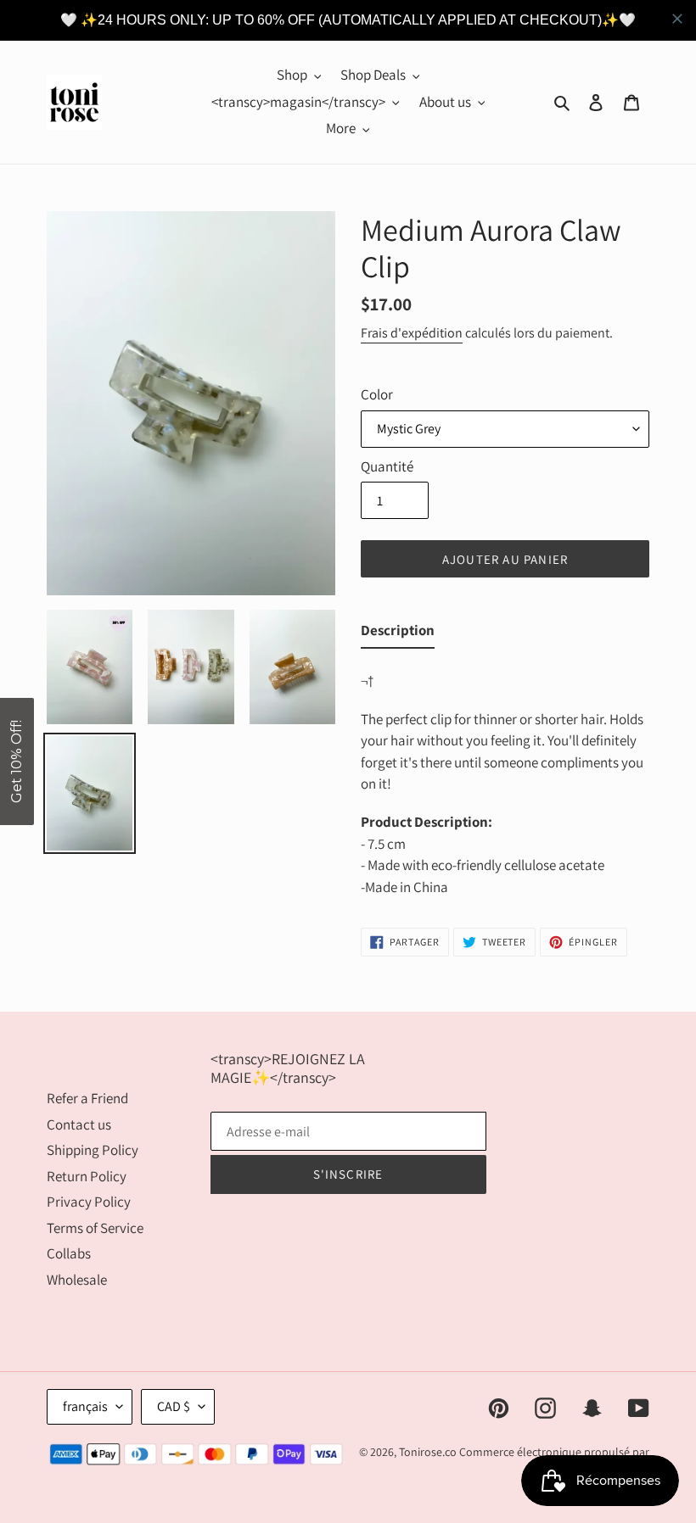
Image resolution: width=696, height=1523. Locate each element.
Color (377, 394)
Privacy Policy (89, 1201)
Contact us (79, 1124)
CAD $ (173, 1406)
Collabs (69, 1253)
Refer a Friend (87, 1098)
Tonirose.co (428, 1451)
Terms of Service (95, 1228)
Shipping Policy (92, 1150)
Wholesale (77, 1279)
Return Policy (86, 1176)
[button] (17, 761)
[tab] (398, 634)
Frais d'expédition (412, 333)
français (85, 1406)
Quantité (387, 466)
